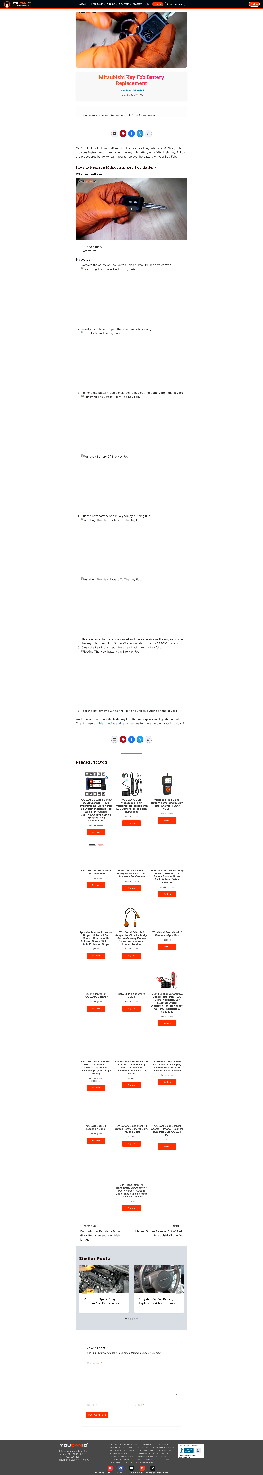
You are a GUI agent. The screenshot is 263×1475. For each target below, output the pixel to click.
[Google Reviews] (142, 1468)
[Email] (131, 1468)
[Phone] (152, 1468)
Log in (158, 4)
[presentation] (104, 1279)
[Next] (178, 1290)
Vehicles (127, 90)
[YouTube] (110, 1468)
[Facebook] (120, 1468)
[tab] (126, 1319)
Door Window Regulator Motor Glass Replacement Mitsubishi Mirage (100, 1233)
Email (139, 1404)
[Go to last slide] (84, 1290)
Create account (175, 4)
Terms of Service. (157, 1459)
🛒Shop (254, 4)
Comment (94, 1363)
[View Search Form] (148, 4)
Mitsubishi (138, 90)
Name (92, 1404)
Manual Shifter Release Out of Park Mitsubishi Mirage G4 (159, 1231)
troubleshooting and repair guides (116, 723)
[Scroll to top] (260, 1460)
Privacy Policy (141, 1459)
